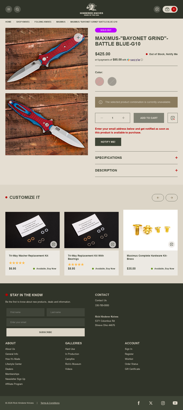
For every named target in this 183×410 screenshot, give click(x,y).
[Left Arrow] (158, 197)
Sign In (128, 349)
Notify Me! (108, 141)
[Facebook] (138, 403)
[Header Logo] (91, 9)
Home (8, 22)
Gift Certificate (132, 369)
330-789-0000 (102, 305)
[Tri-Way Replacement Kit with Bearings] (91, 230)
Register (129, 354)
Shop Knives (22, 22)
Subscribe (45, 332)
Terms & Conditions (50, 403)
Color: (99, 72)
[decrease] (99, 118)
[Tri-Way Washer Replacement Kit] (32, 230)
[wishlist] (173, 118)
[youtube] (175, 403)
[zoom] (78, 37)
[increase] (126, 118)
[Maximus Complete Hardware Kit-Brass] (150, 230)
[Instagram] (162, 403)
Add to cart (149, 117)
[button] (136, 59)
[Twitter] (150, 403)
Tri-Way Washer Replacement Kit (28, 255)
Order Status (131, 364)
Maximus (60, 22)
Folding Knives (42, 22)
